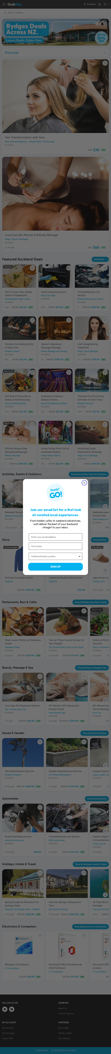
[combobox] (54, 556)
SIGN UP (55, 566)
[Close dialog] (84, 482)
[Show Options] (79, 556)
